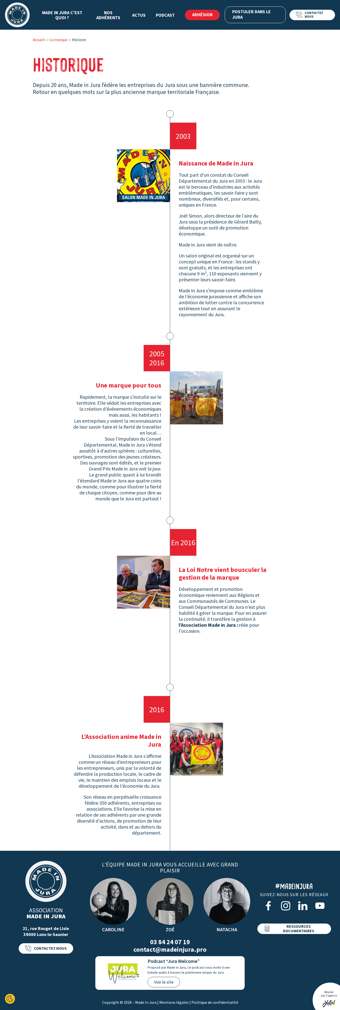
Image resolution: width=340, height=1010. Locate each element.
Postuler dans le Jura (251, 14)
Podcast (165, 15)
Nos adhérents (108, 15)
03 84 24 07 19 (170, 942)
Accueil (39, 39)
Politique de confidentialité (214, 1002)
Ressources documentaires (298, 928)
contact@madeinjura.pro (170, 949)
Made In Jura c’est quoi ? (62, 15)
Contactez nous (314, 14)
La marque (58, 39)
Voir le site (163, 982)
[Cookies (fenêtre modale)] (10, 999)
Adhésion (202, 14)
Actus (139, 15)
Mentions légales (174, 1002)
